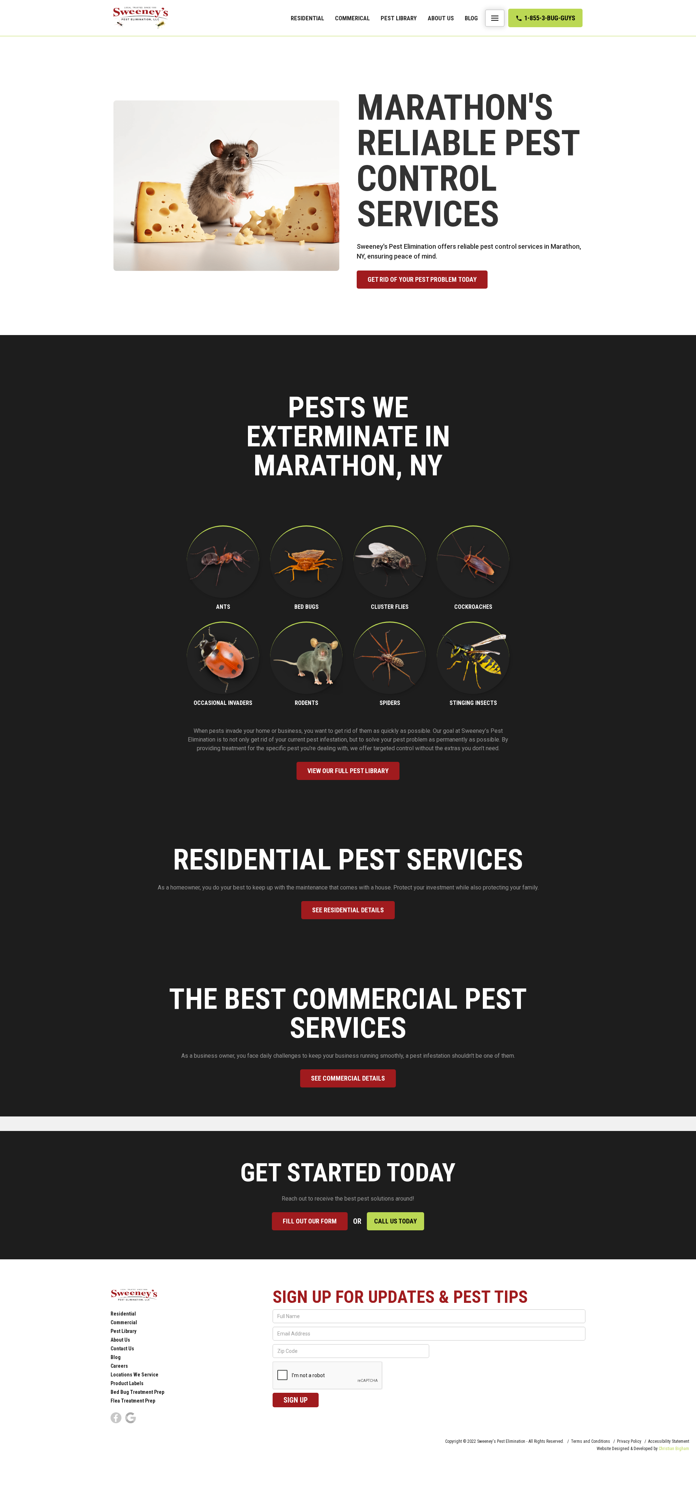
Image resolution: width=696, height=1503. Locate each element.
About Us (441, 18)
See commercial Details (348, 1078)
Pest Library (399, 18)
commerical (352, 18)
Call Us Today (395, 1221)
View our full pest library (348, 771)
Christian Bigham (674, 1448)
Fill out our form (310, 1221)
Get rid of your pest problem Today (422, 279)
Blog (471, 18)
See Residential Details (348, 910)
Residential (307, 18)
